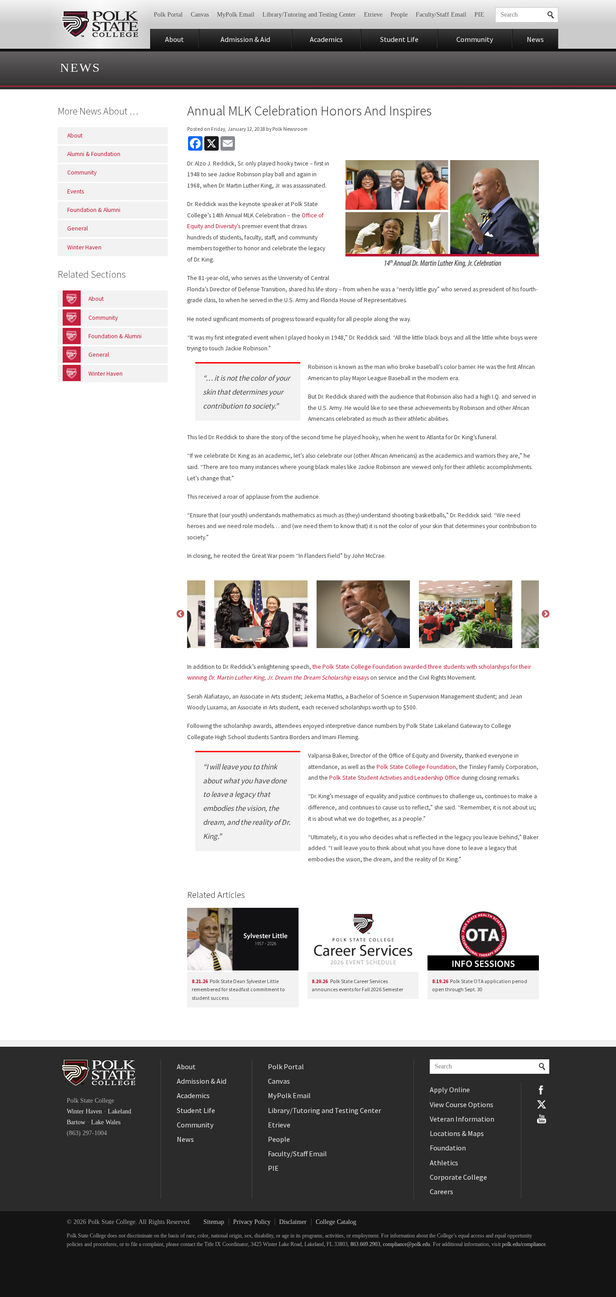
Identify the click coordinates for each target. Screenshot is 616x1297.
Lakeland (119, 1111)
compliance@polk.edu (406, 1244)
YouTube (541, 1119)
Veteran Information (462, 1118)
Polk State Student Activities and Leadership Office (394, 778)
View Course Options (461, 1104)
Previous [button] (180, 614)
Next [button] (545, 614)
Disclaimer (293, 1222)
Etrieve (373, 14)
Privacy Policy (252, 1222)
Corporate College (458, 1177)
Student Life (399, 39)
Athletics (444, 1162)
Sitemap (213, 1222)
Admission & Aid (245, 39)
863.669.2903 (365, 1244)
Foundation (448, 1147)
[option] (363, 614)
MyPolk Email (235, 14)
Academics (326, 39)
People (399, 14)
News (535, 39)
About (174, 39)
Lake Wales (105, 1122)
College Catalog (336, 1222)
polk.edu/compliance (524, 1244)
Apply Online (450, 1089)
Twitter (541, 1104)
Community (474, 39)
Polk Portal (168, 14)
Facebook (541, 1090)
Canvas (200, 14)
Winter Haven (84, 1111)
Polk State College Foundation (416, 767)
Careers (441, 1191)
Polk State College (99, 24)
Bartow (76, 1122)
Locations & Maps (457, 1133)
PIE (479, 14)
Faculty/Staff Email (441, 14)
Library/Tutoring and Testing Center (309, 14)
